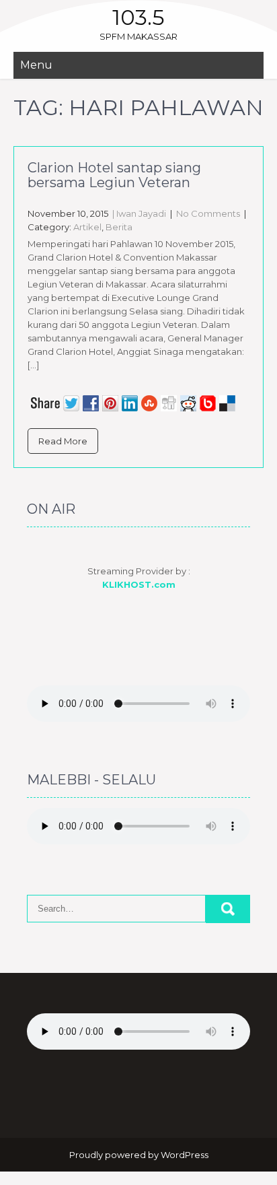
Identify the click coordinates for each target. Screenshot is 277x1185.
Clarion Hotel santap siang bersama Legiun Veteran (114, 175)
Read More (62, 441)
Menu (36, 65)
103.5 (138, 17)
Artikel (87, 227)
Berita (119, 227)
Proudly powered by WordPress (138, 1154)
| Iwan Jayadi (138, 213)
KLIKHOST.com (138, 584)
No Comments (208, 213)
